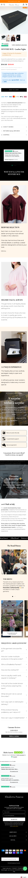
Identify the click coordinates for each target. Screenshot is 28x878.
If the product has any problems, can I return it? (10, 711)
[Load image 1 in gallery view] (14, 20)
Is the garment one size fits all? (11, 650)
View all (3, 251)
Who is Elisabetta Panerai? (11, 664)
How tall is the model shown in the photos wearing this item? (12, 685)
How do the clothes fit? (10, 670)
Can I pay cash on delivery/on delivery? (12, 703)
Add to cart (14, 90)
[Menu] (1, 4)
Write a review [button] (14, 736)
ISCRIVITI (14, 819)
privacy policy (15, 826)
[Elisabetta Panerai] (14, 4)
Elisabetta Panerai (15, 863)
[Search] (5, 4)
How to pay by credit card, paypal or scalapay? (11, 677)
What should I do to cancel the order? (11, 695)
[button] (24, 877)
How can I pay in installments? (13, 718)
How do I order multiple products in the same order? (12, 658)
